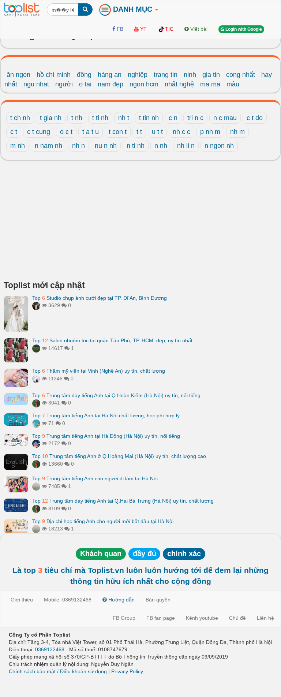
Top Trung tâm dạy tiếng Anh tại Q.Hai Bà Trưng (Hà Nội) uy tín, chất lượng (123, 501)
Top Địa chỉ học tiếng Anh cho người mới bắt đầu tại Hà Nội (102, 521)
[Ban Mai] (36, 403)
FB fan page (160, 618)
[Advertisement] (140, 222)
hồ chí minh (54, 74)
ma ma (210, 84)
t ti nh (100, 118)
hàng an (109, 74)
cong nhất (240, 74)
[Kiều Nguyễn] (36, 443)
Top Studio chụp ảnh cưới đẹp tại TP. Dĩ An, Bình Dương (99, 298)
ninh (190, 74)
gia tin (211, 74)
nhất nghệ (179, 84)
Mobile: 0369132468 (67, 600)
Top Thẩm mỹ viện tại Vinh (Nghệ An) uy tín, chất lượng (98, 371)
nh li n (186, 145)
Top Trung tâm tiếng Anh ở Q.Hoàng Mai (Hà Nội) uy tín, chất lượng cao (119, 456)
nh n (78, 145)
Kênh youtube (202, 618)
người (64, 84)
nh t (123, 118)
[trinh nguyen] (36, 486)
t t (139, 131)
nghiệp (137, 74)
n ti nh (136, 145)
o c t (66, 131)
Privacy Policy (127, 671)
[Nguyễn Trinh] (36, 378)
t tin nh (149, 118)
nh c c (181, 131)
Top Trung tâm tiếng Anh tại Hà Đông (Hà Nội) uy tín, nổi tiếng (106, 436)
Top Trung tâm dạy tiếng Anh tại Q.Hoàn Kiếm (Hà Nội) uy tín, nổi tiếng (116, 395)
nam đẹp (110, 84)
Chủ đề (237, 618)
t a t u (90, 131)
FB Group (124, 618)
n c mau (225, 118)
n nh (160, 145)
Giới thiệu (22, 600)
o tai (85, 84)
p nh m (210, 131)
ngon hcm (144, 84)
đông (84, 74)
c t (13, 131)
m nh (17, 145)
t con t (118, 131)
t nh (76, 118)
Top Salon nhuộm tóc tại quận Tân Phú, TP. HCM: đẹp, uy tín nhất (112, 340)
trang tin (165, 74)
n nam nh (48, 145)
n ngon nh (219, 145)
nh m (237, 131)
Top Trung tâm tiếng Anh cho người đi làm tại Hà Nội (95, 478)
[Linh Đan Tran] (36, 423)
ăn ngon (18, 74)
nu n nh (106, 145)
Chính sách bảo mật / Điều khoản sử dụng (58, 671)
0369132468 (49, 649)
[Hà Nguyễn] (36, 348)
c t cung (38, 131)
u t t (157, 131)
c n (173, 118)
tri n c (195, 118)
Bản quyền (158, 600)
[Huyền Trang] (36, 305)
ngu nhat (36, 84)
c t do (255, 118)
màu (232, 84)
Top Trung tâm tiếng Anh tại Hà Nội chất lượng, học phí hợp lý (106, 415)
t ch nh (20, 118)
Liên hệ (265, 618)
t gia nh (50, 118)
